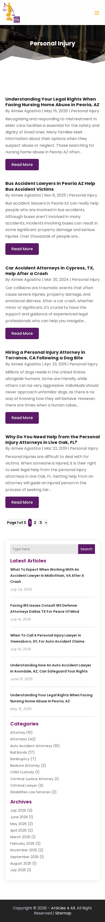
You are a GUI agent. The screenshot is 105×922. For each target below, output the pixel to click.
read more (22, 164)
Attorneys (18, 739)
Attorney (17, 732)
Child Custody (22, 772)
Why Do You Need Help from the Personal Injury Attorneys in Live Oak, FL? (52, 439)
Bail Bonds (18, 752)
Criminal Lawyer (23, 785)
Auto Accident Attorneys (31, 745)
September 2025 (24, 856)
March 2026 (20, 837)
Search (87, 549)
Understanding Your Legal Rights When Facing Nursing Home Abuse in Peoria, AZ (52, 102)
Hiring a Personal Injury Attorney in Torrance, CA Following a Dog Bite (45, 355)
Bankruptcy (20, 759)
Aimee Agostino (26, 111)
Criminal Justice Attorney (31, 778)
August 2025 (20, 863)
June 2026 (19, 817)
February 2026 (22, 843)
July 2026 (18, 810)
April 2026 (18, 830)
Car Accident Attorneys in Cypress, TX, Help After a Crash (49, 270)
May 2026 (18, 823)
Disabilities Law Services (30, 792)
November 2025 (23, 850)
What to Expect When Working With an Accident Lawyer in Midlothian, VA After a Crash (47, 575)
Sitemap (63, 913)
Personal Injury (85, 111)
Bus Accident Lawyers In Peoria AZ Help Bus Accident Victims (50, 186)
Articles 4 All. (63, 908)
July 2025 (18, 870)
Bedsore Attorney (25, 765)
